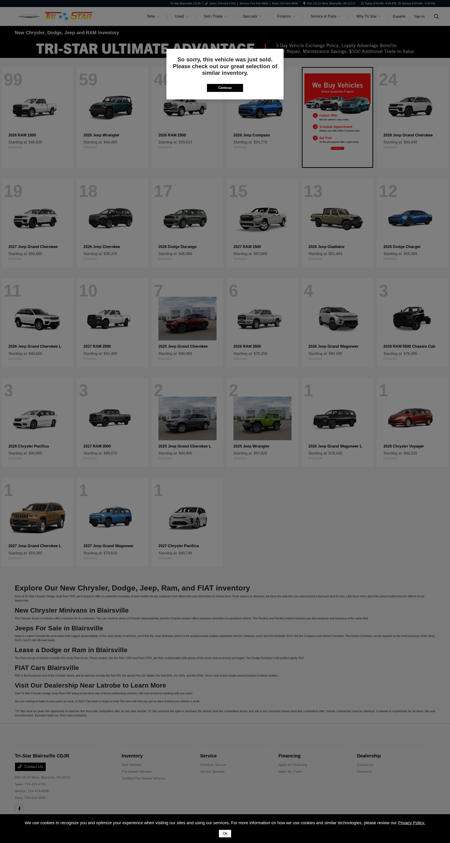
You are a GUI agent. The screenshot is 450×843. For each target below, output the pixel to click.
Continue (225, 88)
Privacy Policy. (411, 822)
